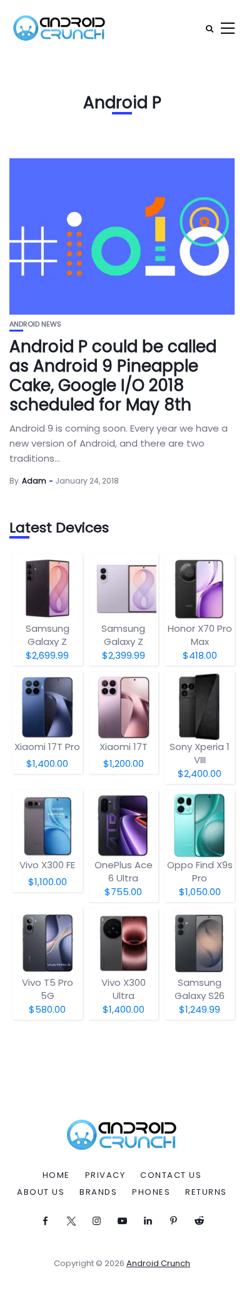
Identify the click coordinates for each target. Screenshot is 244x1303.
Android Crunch (158, 1263)
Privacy (105, 1175)
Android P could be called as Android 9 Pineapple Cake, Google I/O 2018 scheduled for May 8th (112, 376)
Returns (206, 1192)
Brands (98, 1192)
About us (40, 1192)
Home (56, 1175)
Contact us (170, 1175)
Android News (35, 324)
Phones (151, 1192)
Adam (34, 480)
